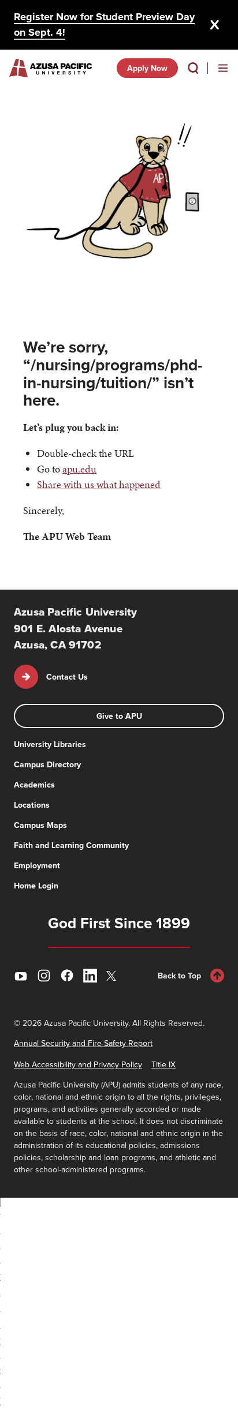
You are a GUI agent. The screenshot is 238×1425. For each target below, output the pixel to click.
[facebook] (67, 975)
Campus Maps (40, 825)
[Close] (215, 25)
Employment (37, 865)
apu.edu (79, 469)
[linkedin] (90, 975)
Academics (34, 784)
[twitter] (113, 976)
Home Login (36, 885)
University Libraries (50, 744)
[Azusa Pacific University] (50, 68)
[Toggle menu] (223, 68)
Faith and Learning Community (71, 845)
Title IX (163, 1064)
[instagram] (44, 975)
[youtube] (21, 975)
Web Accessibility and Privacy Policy (78, 1064)
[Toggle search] (193, 68)
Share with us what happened (99, 484)
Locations (32, 805)
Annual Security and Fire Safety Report (83, 1043)
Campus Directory (47, 764)
